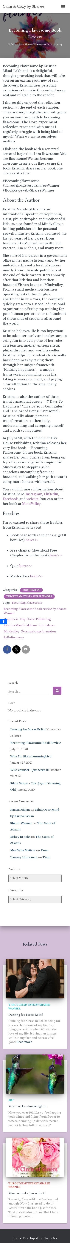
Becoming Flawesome (27, 602)
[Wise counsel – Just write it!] (35, 1157)
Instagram (34, 494)
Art (11, 1100)
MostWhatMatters (22, 850)
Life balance (47, 625)
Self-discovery (14, 637)
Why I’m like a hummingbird (30, 756)
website (33, 499)
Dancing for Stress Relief (28, 729)
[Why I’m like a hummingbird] (35, 1074)
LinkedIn (51, 494)
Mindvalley (11, 631)
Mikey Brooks (20, 837)
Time (45, 850)
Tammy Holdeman (23, 857)
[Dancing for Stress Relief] (35, 978)
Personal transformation (38, 631)
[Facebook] (3, 621)
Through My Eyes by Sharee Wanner (29, 596)
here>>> (32, 540)
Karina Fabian (20, 809)
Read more (24, 1042)
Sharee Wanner (21, 823)
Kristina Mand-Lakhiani (20, 625)
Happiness (11, 619)
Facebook (10, 499)
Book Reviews (31, 590)
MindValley (31, 504)
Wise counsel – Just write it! (29, 770)
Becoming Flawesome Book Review (35, 743)
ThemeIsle (50, 1238)
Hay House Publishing (35, 619)
